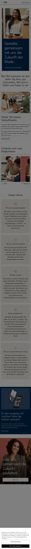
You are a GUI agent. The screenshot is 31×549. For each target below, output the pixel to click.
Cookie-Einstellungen (15, 541)
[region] (15, 538)
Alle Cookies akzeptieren (15, 546)
